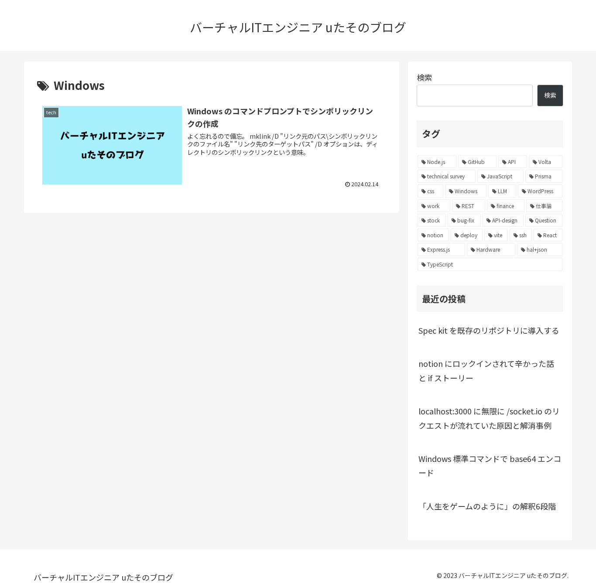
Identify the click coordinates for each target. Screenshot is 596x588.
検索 (424, 77)
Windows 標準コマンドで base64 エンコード (489, 465)
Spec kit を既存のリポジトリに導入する (488, 330)
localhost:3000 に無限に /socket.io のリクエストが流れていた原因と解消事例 (489, 418)
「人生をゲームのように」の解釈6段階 (487, 506)
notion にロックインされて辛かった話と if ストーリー (486, 370)
